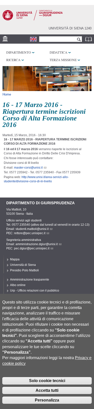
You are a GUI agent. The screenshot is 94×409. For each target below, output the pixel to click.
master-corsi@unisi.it (28, 167)
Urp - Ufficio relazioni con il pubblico (34, 290)
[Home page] (33, 19)
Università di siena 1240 (70, 28)
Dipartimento (18, 52)
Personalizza (47, 400)
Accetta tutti (47, 390)
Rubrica (89, 39)
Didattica (58, 52)
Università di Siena (23, 265)
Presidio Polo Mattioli (24, 270)
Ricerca (13, 60)
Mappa (15, 259)
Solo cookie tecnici (47, 381)
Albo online (18, 285)
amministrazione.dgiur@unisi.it (37, 244)
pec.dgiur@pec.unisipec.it (31, 248)
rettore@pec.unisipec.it (29, 233)
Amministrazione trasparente (29, 279)
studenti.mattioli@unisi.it (32, 229)
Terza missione (63, 60)
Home (7, 94)
